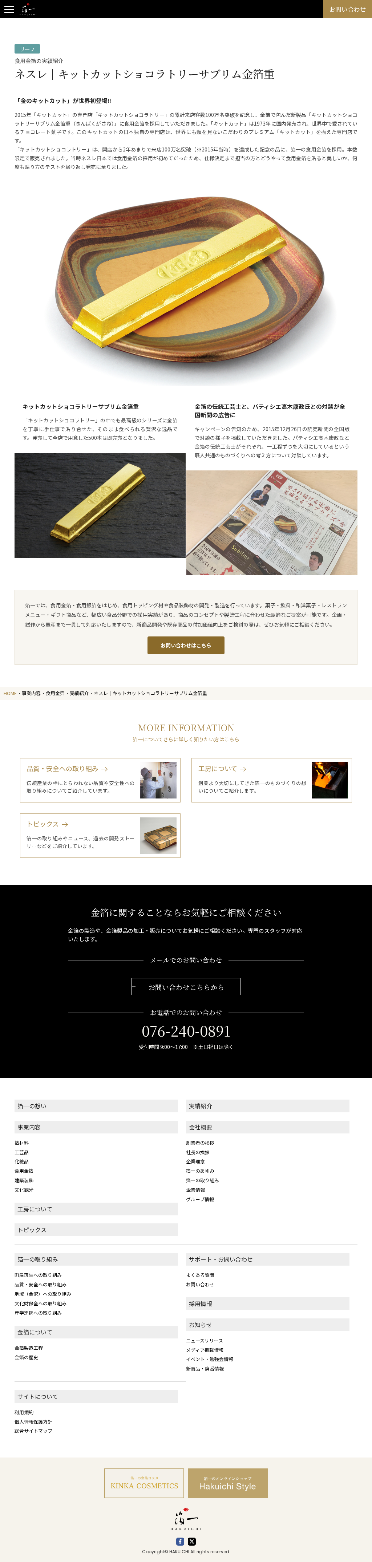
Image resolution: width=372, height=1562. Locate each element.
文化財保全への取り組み (40, 1303)
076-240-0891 (186, 1030)
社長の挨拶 (198, 1152)
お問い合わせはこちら (186, 645)
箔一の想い (31, 1106)
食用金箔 (24, 1170)
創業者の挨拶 (200, 1142)
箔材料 (22, 1142)
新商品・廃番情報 (205, 1368)
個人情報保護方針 (33, 1421)
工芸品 (22, 1152)
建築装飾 (24, 1180)
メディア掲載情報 (204, 1349)
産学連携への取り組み (38, 1312)
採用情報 (200, 1303)
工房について (34, 1209)
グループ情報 (200, 1199)
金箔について (34, 1332)
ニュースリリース (204, 1340)
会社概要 (200, 1127)
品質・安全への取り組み (40, 1284)
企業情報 (195, 1189)
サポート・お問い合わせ (221, 1259)
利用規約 (24, 1412)
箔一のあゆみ (200, 1170)
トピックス (31, 1230)
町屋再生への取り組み (38, 1274)
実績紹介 (200, 1106)
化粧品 (22, 1161)
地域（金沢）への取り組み (43, 1293)
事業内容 (29, 1127)
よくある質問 (200, 1274)
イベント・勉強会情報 (209, 1359)
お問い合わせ (200, 1284)
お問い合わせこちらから (186, 987)
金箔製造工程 (29, 1347)
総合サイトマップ (33, 1430)
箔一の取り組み (202, 1180)
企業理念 (195, 1161)
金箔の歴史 (26, 1357)
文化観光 (24, 1189)
